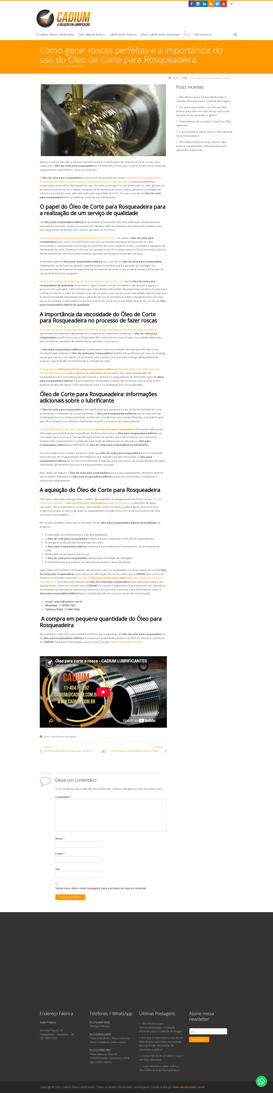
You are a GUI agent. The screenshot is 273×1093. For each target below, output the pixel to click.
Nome (60, 838)
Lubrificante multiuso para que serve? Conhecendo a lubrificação (73, 751)
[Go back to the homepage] (64, 18)
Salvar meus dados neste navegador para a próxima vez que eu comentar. (101, 888)
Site (57, 869)
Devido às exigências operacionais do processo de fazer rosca (78, 238)
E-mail (60, 853)
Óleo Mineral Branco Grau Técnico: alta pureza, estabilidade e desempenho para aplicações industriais (201, 146)
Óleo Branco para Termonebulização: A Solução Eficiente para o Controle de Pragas (160, 1027)
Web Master (72, 65)
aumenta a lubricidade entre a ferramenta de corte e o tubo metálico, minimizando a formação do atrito (101, 179)
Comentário (63, 797)
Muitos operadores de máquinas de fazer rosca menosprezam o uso (82, 281)
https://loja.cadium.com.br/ (127, 642)
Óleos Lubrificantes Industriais (60, 736)
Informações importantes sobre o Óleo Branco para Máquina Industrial (139, 751)
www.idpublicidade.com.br (189, 1087)
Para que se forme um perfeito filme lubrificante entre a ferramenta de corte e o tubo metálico (97, 329)
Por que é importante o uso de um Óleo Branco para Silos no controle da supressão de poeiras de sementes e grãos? (203, 111)
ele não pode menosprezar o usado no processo (101, 501)
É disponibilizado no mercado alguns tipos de (87, 429)
